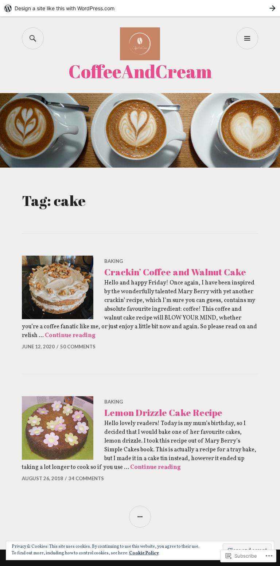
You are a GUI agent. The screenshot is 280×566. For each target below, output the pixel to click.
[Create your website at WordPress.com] (140, 8)
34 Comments (86, 478)
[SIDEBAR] (140, 517)
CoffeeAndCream (140, 71)
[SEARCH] (33, 38)
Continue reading (70, 336)
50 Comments (78, 346)
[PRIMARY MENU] (247, 38)
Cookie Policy (144, 553)
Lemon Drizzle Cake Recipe (163, 412)
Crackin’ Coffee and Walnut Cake (175, 272)
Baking (113, 261)
